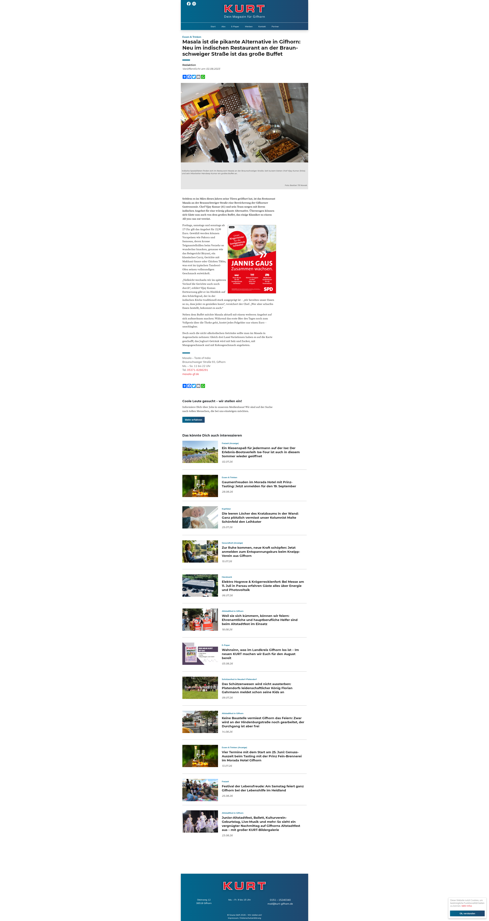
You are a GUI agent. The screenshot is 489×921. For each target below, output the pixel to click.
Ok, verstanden (467, 913)
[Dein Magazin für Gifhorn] (243, 8)
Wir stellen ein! (255, 915)
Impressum (233, 918)
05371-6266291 (197, 370)
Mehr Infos (467, 905)
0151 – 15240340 (280, 899)
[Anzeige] (252, 258)
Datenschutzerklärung (250, 918)
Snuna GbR (235, 915)
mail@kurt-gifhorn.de (280, 903)
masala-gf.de (190, 374)
